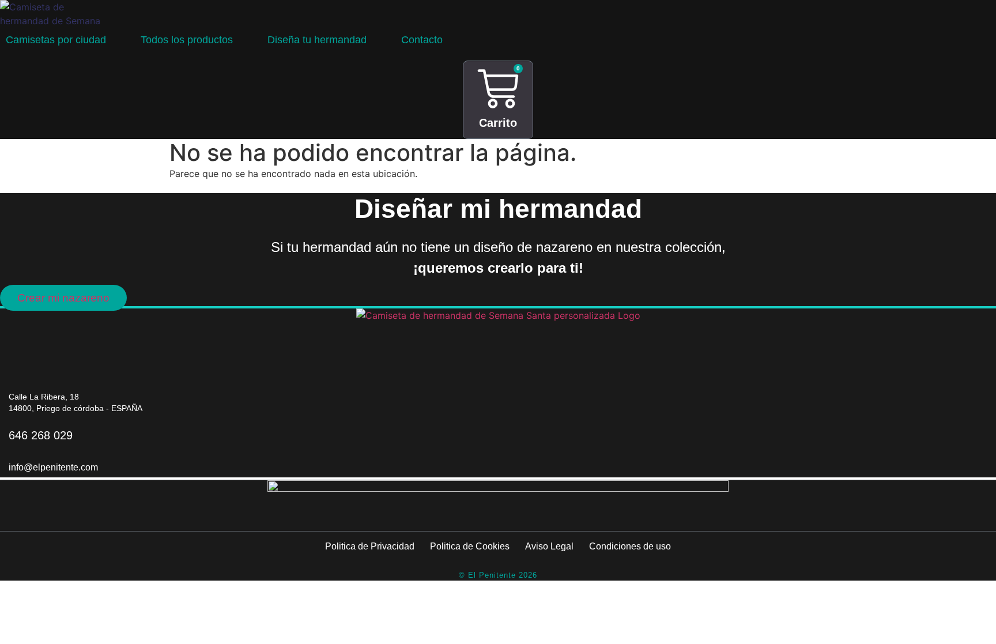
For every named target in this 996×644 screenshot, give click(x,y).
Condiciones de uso (630, 546)
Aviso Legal (549, 546)
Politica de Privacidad (369, 546)
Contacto (422, 40)
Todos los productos (187, 40)
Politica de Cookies (470, 546)
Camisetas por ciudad (56, 40)
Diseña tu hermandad (317, 40)
